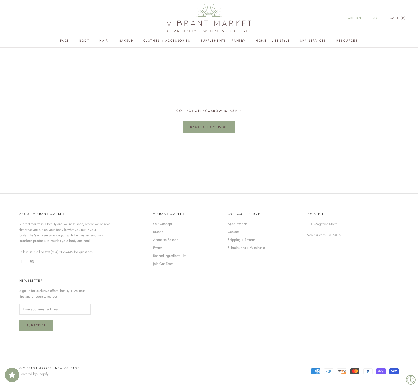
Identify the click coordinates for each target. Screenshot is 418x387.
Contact (233, 231)
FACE (64, 40)
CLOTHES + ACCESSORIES (166, 40)
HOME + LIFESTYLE (273, 40)
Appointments (237, 223)
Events (157, 247)
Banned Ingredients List (169, 255)
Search (376, 18)
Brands (158, 231)
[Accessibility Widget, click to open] (411, 380)
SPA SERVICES (313, 40)
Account (355, 18)
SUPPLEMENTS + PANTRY (223, 40)
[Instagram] (32, 261)
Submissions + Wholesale (246, 247)
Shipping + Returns (241, 239)
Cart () (398, 18)
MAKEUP (126, 40)
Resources (347, 40)
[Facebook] (21, 261)
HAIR (103, 40)
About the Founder (166, 239)
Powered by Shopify (33, 374)
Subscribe (36, 325)
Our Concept (162, 223)
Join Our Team (163, 263)
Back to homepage (209, 127)
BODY (84, 40)
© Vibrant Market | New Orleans (49, 368)
